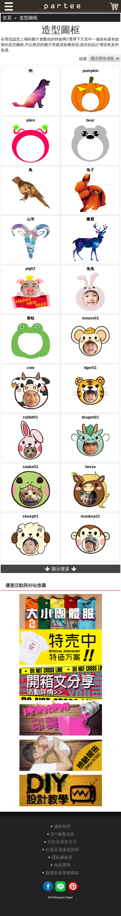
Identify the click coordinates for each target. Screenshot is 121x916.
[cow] (31, 391)
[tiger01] (90, 391)
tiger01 (90, 367)
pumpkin (90, 71)
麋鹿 (90, 219)
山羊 (31, 219)
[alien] (31, 144)
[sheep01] (31, 540)
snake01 (30, 467)
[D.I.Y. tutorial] (60, 804)
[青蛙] (31, 342)
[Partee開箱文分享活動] (60, 698)
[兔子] (90, 193)
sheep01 (30, 516)
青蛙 (31, 318)
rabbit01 (30, 417)
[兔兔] (90, 292)
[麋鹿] (90, 243)
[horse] (90, 490)
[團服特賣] (60, 662)
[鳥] (31, 193)
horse (90, 467)
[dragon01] (90, 441)
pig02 (30, 268)
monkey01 (90, 516)
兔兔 (90, 268)
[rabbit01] (31, 441)
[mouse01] (90, 342)
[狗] (31, 94)
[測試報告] (60, 768)
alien (30, 120)
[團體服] (60, 627)
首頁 (7, 17)
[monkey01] (90, 540)
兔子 (90, 170)
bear (90, 120)
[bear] (90, 144)
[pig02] (31, 292)
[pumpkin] (90, 94)
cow (30, 367)
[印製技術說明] (60, 733)
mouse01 (90, 318)
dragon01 (90, 417)
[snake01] (31, 490)
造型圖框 (28, 17)
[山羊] (31, 243)
